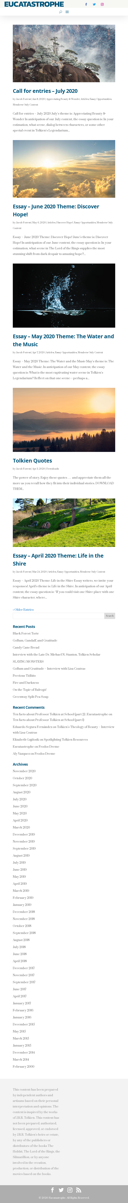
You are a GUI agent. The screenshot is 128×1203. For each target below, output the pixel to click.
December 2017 (23, 968)
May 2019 (19, 877)
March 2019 (21, 891)
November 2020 (24, 771)
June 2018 (20, 954)
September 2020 (25, 785)
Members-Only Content (25, 104)
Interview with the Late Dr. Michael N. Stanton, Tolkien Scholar (57, 655)
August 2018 (21, 940)
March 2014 (21, 1060)
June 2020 (20, 806)
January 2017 (22, 1003)
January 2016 (22, 1017)
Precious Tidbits (24, 676)
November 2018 (24, 919)
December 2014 (24, 1053)
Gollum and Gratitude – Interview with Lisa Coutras (49, 669)
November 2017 (23, 975)
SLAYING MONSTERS (28, 662)
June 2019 (20, 870)
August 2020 (21, 792)
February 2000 (23, 1067)
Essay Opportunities (100, 99)
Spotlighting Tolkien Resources (66, 740)
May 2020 (20, 813)
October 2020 (22, 778)
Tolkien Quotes (32, 460)
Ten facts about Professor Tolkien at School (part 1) (48, 720)
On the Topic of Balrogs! (29, 690)
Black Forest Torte (26, 634)
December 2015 (24, 1025)
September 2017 (24, 982)
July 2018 (19, 947)
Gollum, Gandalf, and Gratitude (35, 641)
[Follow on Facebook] (86, 4)
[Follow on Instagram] (102, 4)
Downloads (52, 468)
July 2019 (19, 863)
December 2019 (24, 835)
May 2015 (19, 1032)
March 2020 (21, 828)
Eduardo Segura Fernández (32, 727)
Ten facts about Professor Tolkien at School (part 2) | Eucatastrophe (60, 714)
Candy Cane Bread (26, 648)
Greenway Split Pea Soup (30, 697)
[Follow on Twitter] (94, 4)
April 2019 (20, 884)
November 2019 (24, 842)
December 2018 (24, 912)
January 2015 (22, 1046)
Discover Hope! (64, 222)
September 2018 (24, 933)
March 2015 (21, 1039)
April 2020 (20, 821)
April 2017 (19, 996)
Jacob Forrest (23, 99)
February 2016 (23, 1010)
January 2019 (22, 905)
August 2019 (21, 856)
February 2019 (23, 898)
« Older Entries (23, 610)
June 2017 (19, 989)
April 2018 (20, 961)
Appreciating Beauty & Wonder (63, 99)
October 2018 (22, 926)
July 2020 (20, 799)
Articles (85, 99)
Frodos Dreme (49, 747)
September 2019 (24, 849)
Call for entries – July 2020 (45, 90)
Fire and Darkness (26, 683)
